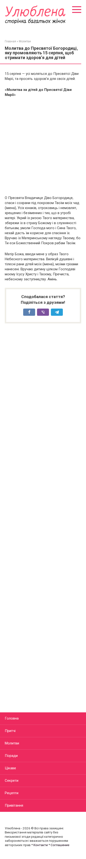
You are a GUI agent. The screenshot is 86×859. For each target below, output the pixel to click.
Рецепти (11, 793)
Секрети (11, 780)
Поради (11, 756)
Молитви (12, 743)
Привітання (14, 805)
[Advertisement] (43, 146)
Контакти (40, 845)
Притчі (10, 731)
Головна (12, 718)
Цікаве (10, 768)
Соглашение (60, 845)
